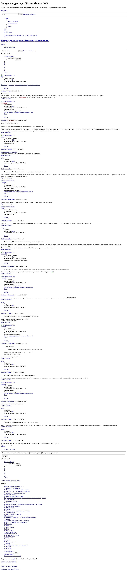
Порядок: (45, 453)
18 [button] (5, 70)
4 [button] (4, 66)
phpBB (14, 559)
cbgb (2, 76)
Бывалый (3, 182)
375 (13, 140)
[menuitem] (13, 21)
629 (13, 185)
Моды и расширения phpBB (9, 566)
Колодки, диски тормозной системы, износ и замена (25, 40)
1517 (13, 161)
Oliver (2, 158)
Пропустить (4, 10)
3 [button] (4, 64)
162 (13, 106)
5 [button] (4, 67)
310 (13, 257)
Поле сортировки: (23, 453)
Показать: (5, 453)
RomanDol (4, 254)
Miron (2, 137)
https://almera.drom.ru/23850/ (9, 152)
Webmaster (23, 97)
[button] (9, 56)
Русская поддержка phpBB (8, 561)
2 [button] (4, 63)
